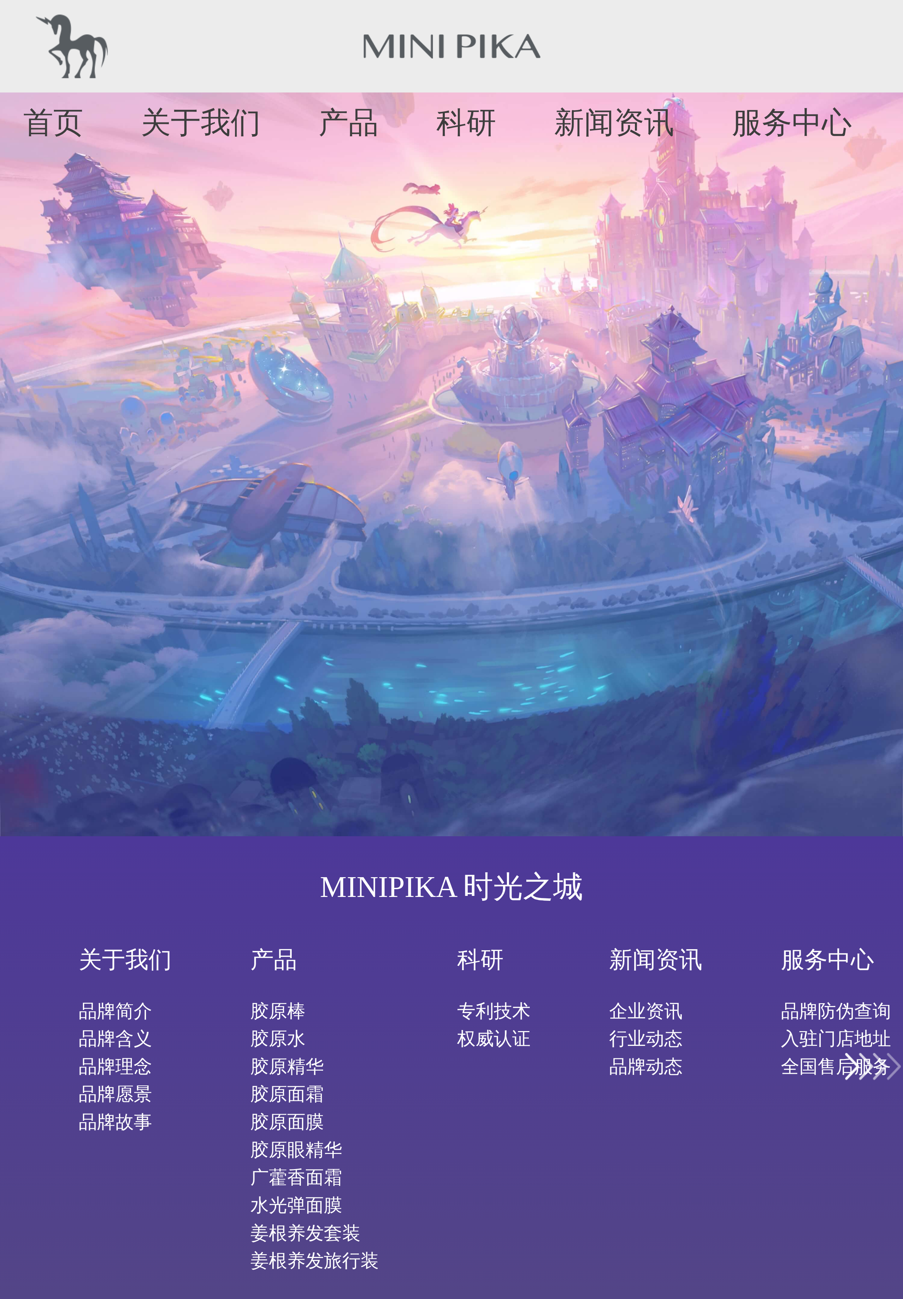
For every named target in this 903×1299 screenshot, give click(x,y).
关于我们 (201, 122)
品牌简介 (115, 1011)
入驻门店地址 (836, 1038)
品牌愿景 (115, 1094)
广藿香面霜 (296, 1177)
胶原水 (277, 1038)
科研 (466, 122)
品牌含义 (115, 1038)
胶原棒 (277, 1011)
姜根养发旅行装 (314, 1260)
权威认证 (494, 1038)
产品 (348, 122)
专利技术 (494, 1011)
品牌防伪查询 (836, 1011)
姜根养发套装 (305, 1233)
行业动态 (646, 1038)
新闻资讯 (614, 122)
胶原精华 (287, 1066)
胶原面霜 (287, 1094)
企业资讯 (646, 1011)
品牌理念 (115, 1066)
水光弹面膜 (296, 1205)
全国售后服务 (836, 1066)
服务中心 (792, 122)
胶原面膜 (287, 1122)
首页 (53, 122)
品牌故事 (115, 1122)
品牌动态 (646, 1066)
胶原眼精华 (296, 1149)
